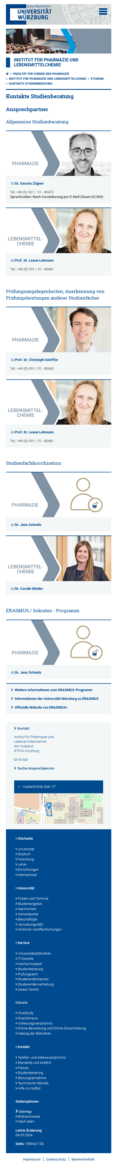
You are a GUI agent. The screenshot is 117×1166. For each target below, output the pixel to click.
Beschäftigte (27, 919)
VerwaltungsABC (31, 924)
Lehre (22, 864)
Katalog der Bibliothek (34, 1033)
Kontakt (23, 728)
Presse (23, 1068)
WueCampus (28, 1018)
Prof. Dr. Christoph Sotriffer (36, 360)
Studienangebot (30, 904)
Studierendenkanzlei (33, 979)
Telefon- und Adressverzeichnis (42, 1057)
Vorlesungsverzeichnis (35, 1023)
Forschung (26, 859)
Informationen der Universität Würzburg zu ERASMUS (56, 699)
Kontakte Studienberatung (31, 83)
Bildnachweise (29, 1116)
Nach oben (26, 1121)
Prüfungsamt (28, 974)
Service (23, 943)
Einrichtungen (28, 870)
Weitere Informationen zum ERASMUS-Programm (53, 690)
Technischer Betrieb (33, 1083)
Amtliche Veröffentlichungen (39, 929)
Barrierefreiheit (83, 1159)
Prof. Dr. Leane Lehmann (34, 260)
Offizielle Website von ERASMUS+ (41, 707)
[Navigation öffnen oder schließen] (103, 11)
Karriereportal (28, 914)
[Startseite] (7, 74)
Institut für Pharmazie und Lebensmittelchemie (46, 62)
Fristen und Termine (33, 898)
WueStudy (25, 1013)
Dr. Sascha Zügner (29, 183)
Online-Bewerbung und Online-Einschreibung (52, 1028)
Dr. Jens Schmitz (28, 525)
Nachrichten (27, 909)
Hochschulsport (30, 964)
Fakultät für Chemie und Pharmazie (41, 74)
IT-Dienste (25, 959)
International (27, 875)
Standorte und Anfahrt (34, 1063)
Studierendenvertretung (36, 984)
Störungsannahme (32, 1078)
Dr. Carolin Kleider (29, 589)
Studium (97, 79)
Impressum (32, 1159)
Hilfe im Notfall (29, 1088)
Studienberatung (30, 969)
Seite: (20, 1144)
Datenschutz (56, 1159)
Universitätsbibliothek (34, 953)
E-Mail (23, 759)
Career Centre (28, 989)
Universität (26, 849)
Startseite (25, 838)
